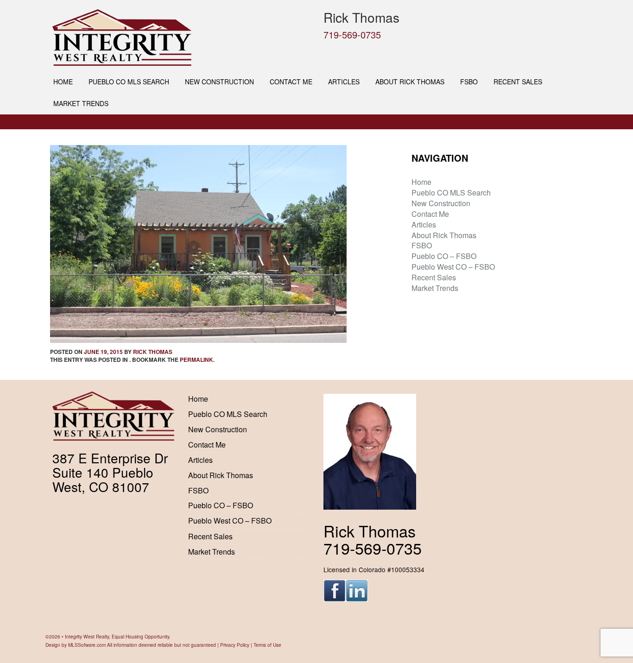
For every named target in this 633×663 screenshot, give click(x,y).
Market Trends (80, 103)
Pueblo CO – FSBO (443, 256)
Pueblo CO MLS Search (129, 81)
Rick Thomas (152, 351)
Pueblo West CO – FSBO (453, 266)
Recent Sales (518, 81)
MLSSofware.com (87, 644)
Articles (344, 81)
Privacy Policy (234, 644)
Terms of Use (267, 644)
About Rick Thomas (409, 81)
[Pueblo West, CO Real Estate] (181, 37)
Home (63, 81)
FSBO (469, 81)
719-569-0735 (352, 34)
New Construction (219, 81)
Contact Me (291, 81)
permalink (196, 359)
